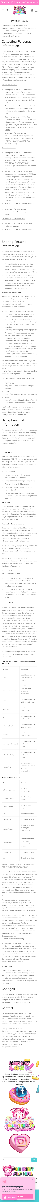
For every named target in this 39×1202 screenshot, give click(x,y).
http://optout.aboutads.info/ (14, 415)
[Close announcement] (37, 2)
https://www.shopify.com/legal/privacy (24, 272)
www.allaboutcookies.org (14, 939)
